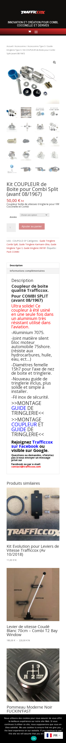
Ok (33, 738)
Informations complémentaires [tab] (27, 270)
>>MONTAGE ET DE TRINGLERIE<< (27, 427)
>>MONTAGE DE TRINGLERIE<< (27, 408)
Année (13, 217)
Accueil (10, 46)
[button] (54, 62)
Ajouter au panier (32, 226)
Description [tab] (16, 265)
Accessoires (20, 46)
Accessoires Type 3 (36, 46)
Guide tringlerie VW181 (35, 248)
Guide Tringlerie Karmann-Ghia (34, 244)
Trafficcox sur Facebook (32, 444)
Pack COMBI (13, 251)
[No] (62, 728)
